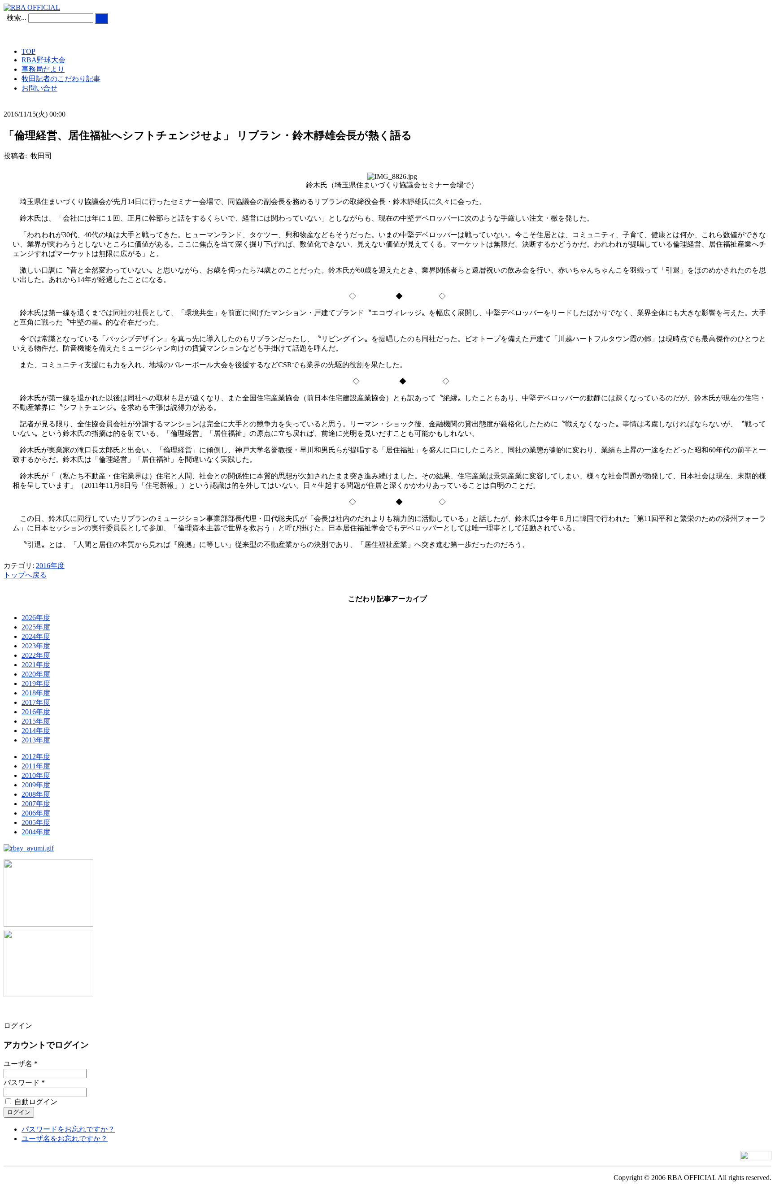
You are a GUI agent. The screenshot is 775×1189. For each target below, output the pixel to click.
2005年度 (36, 822)
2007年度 (36, 803)
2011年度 (36, 766)
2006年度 (36, 813)
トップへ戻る (25, 575)
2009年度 (36, 785)
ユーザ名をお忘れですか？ (65, 1138)
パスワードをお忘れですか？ (68, 1129)
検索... (16, 18)
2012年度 (36, 756)
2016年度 (50, 565)
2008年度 (36, 794)
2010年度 (36, 775)
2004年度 (36, 832)
